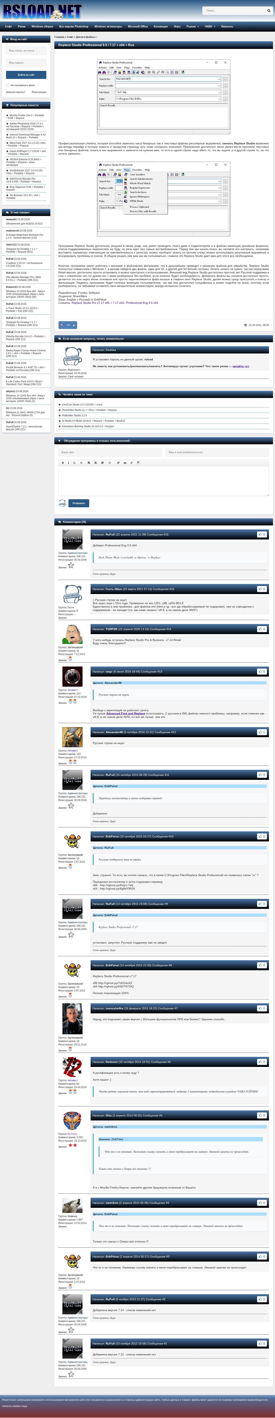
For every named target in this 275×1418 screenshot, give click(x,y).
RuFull (110, 534)
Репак (22, 26)
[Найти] (269, 11)
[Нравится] (74, 325)
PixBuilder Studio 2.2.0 (74, 415)
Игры (177, 26)
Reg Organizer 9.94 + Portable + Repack (25, 188)
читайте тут (241, 366)
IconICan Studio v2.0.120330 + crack (82, 404)
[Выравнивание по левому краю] (89, 463)
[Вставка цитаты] (125, 463)
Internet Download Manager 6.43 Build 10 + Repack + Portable (26, 136)
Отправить (78, 503)
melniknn (112, 1202)
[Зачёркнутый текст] (81, 463)
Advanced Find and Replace (125, 713)
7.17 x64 (118, 302)
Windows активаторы (108, 26)
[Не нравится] (62, 325)
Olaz (109, 1115)
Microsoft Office (138, 26)
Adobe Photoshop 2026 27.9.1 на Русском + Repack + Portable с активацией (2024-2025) (25, 126)
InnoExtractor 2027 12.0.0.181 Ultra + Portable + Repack (24, 172)
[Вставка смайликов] (109, 463)
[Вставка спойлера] (138, 463)
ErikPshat (112, 836)
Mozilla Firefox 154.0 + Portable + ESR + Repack (25, 117)
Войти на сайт (26, 74)
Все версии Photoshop (73, 26)
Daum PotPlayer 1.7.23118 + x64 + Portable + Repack (26, 152)
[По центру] (95, 463)
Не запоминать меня (23, 85)
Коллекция (161, 26)
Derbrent (112, 1062)
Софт (8, 26)
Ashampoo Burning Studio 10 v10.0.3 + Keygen (88, 426)
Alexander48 (114, 732)
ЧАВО (208, 26)
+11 (68, 325)
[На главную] (52, 11)
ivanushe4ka (114, 1008)
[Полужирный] (63, 463)
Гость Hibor (114, 589)
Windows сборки (42, 26)
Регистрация (39, 92)
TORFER (111, 629)
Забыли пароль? (15, 92)
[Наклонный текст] (68, 463)
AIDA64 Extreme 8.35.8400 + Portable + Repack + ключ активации (23, 162)
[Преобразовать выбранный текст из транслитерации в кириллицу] (131, 463)
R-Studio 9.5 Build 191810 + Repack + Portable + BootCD (93, 421)
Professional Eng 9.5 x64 (142, 302)
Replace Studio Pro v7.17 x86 (91, 302)
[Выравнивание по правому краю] (102, 463)
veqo (109, 671)
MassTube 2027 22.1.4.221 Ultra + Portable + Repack (25, 144)
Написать (227, 26)
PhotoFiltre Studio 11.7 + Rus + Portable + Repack (89, 410)
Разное (191, 26)
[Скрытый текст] (118, 463)
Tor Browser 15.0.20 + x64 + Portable (23, 196)
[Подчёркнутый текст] (74, 463)
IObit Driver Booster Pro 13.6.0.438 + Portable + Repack (23, 180)
